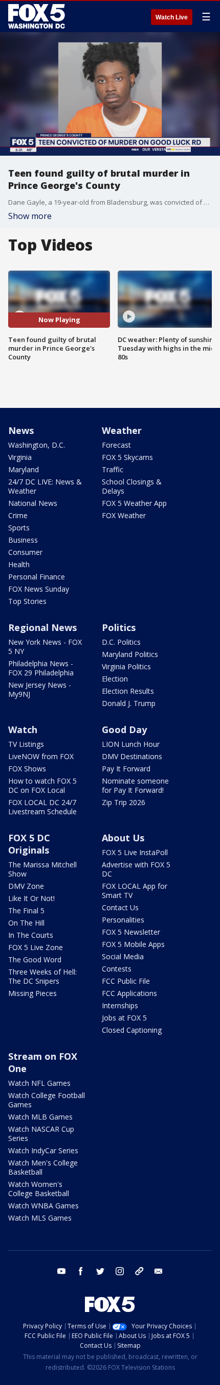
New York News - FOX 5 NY (45, 646)
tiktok (139, 1271)
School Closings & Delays (132, 486)
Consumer (25, 552)
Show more (30, 216)
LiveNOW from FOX (41, 756)
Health (19, 564)
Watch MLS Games (40, 1218)
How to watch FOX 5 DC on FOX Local (42, 785)
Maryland (23, 469)
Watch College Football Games (46, 1099)
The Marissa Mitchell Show (42, 869)
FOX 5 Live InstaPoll (135, 852)
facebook (81, 1271)
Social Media (123, 956)
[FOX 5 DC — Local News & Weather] (38, 16)
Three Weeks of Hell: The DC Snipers (42, 976)
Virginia (20, 457)
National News (32, 503)
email (158, 1271)
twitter (100, 1271)
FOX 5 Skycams (127, 457)
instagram (120, 1271)
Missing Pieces (32, 993)
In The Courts (30, 935)
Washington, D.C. (36, 445)
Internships (120, 1005)
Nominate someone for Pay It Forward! (135, 785)
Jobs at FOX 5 (124, 1018)
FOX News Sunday (38, 589)
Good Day (124, 729)
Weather (122, 430)
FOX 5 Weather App (134, 503)
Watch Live (172, 17)
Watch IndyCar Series (43, 1150)
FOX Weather (124, 515)
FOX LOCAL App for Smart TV (134, 890)
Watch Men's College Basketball (43, 1167)
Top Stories (27, 601)
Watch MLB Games (40, 1117)
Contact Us (120, 907)
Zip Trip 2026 (123, 802)
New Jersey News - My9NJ (39, 689)
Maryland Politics (130, 654)
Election (115, 679)
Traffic (112, 469)
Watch (22, 729)
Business (23, 540)
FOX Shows (27, 768)
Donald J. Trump (129, 703)
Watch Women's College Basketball (38, 1188)
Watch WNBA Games (43, 1205)
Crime (18, 515)
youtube (61, 1271)
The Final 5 (26, 910)
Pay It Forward (126, 768)
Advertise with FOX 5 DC (136, 869)
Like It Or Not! (31, 898)
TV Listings (26, 744)
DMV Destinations (132, 756)
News (21, 430)
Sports (19, 527)
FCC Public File (126, 981)
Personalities (123, 920)
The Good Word (34, 959)
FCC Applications (129, 993)
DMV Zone (26, 886)
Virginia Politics (126, 666)
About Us (123, 838)
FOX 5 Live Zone (35, 947)
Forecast (116, 445)
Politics (119, 627)
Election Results (128, 691)
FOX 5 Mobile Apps (133, 944)
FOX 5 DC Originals (29, 844)
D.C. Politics (121, 642)
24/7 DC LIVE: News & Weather (45, 486)
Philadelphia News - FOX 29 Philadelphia (41, 668)
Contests (116, 969)
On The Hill (26, 923)
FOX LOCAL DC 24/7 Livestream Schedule (42, 806)
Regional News (42, 627)
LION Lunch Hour (131, 744)
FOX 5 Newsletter (131, 932)
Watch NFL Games (39, 1083)
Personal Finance (36, 576)
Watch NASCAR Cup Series (41, 1133)
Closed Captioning (132, 1030)
